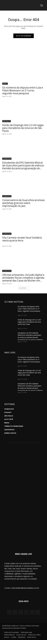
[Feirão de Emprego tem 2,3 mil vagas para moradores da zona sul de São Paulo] (23, 111)
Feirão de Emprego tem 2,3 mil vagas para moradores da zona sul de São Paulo (23, 127)
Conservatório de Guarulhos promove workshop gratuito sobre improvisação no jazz (23, 202)
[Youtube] (20, 612)
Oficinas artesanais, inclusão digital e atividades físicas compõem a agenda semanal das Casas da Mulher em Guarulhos (23, 279)
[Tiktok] (37, 612)
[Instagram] (9, 612)
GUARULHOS (7, 158)
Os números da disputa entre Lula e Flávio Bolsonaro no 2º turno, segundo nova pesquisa (22, 90)
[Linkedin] (32, 612)
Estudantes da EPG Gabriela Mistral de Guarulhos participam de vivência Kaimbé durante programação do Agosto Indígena (23, 167)
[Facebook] (15, 612)
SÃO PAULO (6, 121)
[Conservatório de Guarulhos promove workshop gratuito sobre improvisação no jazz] (23, 186)
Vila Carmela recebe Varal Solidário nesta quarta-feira (22, 239)
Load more (22, 288)
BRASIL (5, 83)
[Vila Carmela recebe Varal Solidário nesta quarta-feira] (23, 224)
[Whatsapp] (26, 612)
